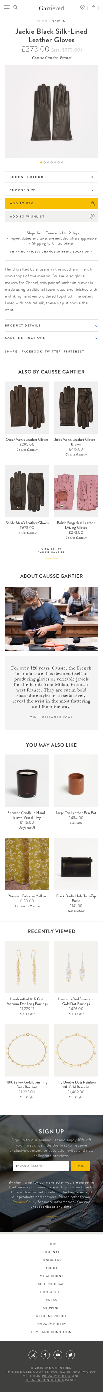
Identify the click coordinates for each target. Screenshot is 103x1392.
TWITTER (53, 352)
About (52, 1268)
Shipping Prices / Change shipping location (50, 252)
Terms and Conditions (51, 1332)
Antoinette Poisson (27, 906)
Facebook (45, 1354)
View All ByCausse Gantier (51, 551)
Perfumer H (27, 828)
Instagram (32, 1354)
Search (16, 7)
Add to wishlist (27, 217)
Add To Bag (22, 203)
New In (59, 21)
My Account (52, 1276)
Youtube (58, 1354)
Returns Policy (51, 1316)
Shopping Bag (51, 1284)
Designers (52, 1260)
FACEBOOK (32, 352)
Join (80, 1166)
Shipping (51, 1308)
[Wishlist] (83, 8)
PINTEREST (74, 352)
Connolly (76, 823)
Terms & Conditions (45, 1380)
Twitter (70, 1354)
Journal (51, 1252)
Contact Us (51, 1292)
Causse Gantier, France (52, 58)
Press (51, 1300)
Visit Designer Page (51, 717)
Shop (42, 21)
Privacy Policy (24, 1202)
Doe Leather (76, 911)
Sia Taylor (27, 1014)
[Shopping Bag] (95, 8)
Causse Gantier (27, 450)
